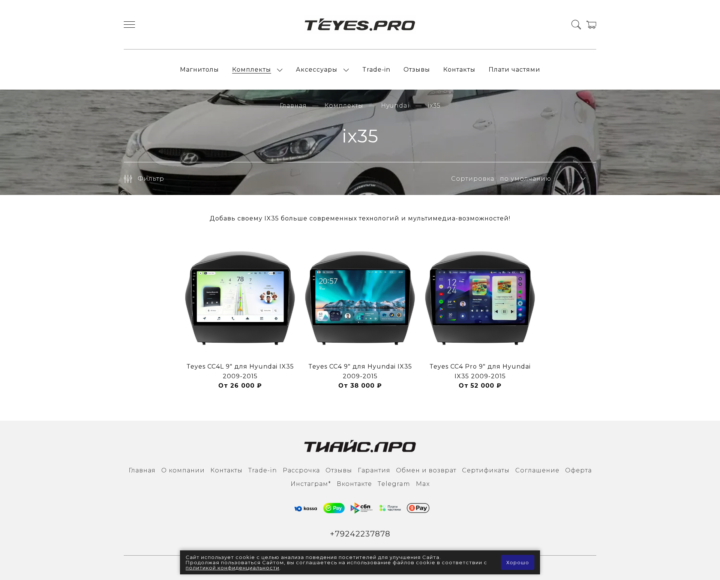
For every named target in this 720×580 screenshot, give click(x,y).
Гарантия (374, 470)
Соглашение (537, 470)
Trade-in (376, 69)
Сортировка (472, 178)
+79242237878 (360, 533)
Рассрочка (301, 470)
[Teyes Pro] (360, 24)
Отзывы (417, 69)
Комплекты (251, 69)
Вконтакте (354, 483)
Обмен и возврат (426, 470)
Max (423, 483)
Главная (293, 105)
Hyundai (395, 105)
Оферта (578, 470)
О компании (183, 470)
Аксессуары (317, 69)
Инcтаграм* (311, 483)
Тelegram (394, 483)
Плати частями (514, 69)
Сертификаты (486, 470)
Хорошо (517, 562)
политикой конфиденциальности (232, 568)
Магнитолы (199, 69)
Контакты (459, 69)
